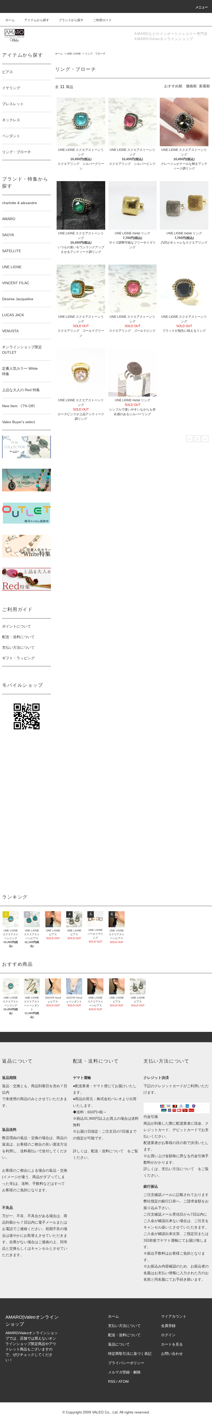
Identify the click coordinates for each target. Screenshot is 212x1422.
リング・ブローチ (95, 53)
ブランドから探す (71, 20)
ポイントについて (16, 626)
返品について (119, 1344)
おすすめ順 (173, 86)
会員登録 (168, 1326)
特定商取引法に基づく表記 (130, 1353)
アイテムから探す (36, 20)
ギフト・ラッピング (18, 658)
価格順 (191, 86)
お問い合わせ (172, 1353)
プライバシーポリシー (126, 1363)
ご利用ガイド (102, 20)
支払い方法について (18, 647)
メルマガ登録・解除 (124, 1372)
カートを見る (172, 1344)
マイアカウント (173, 1316)
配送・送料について (18, 637)
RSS (111, 1381)
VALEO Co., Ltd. (105, 1412)
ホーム (10, 20)
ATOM (123, 1381)
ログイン (168, 1335)
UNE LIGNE (74, 53)
